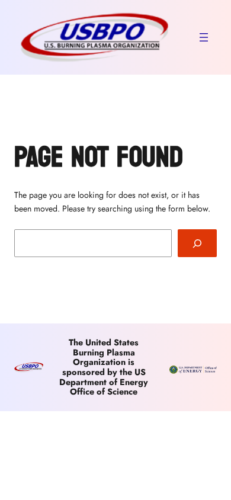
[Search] (197, 243)
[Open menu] (204, 37)
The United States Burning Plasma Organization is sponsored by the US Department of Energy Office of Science (103, 367)
